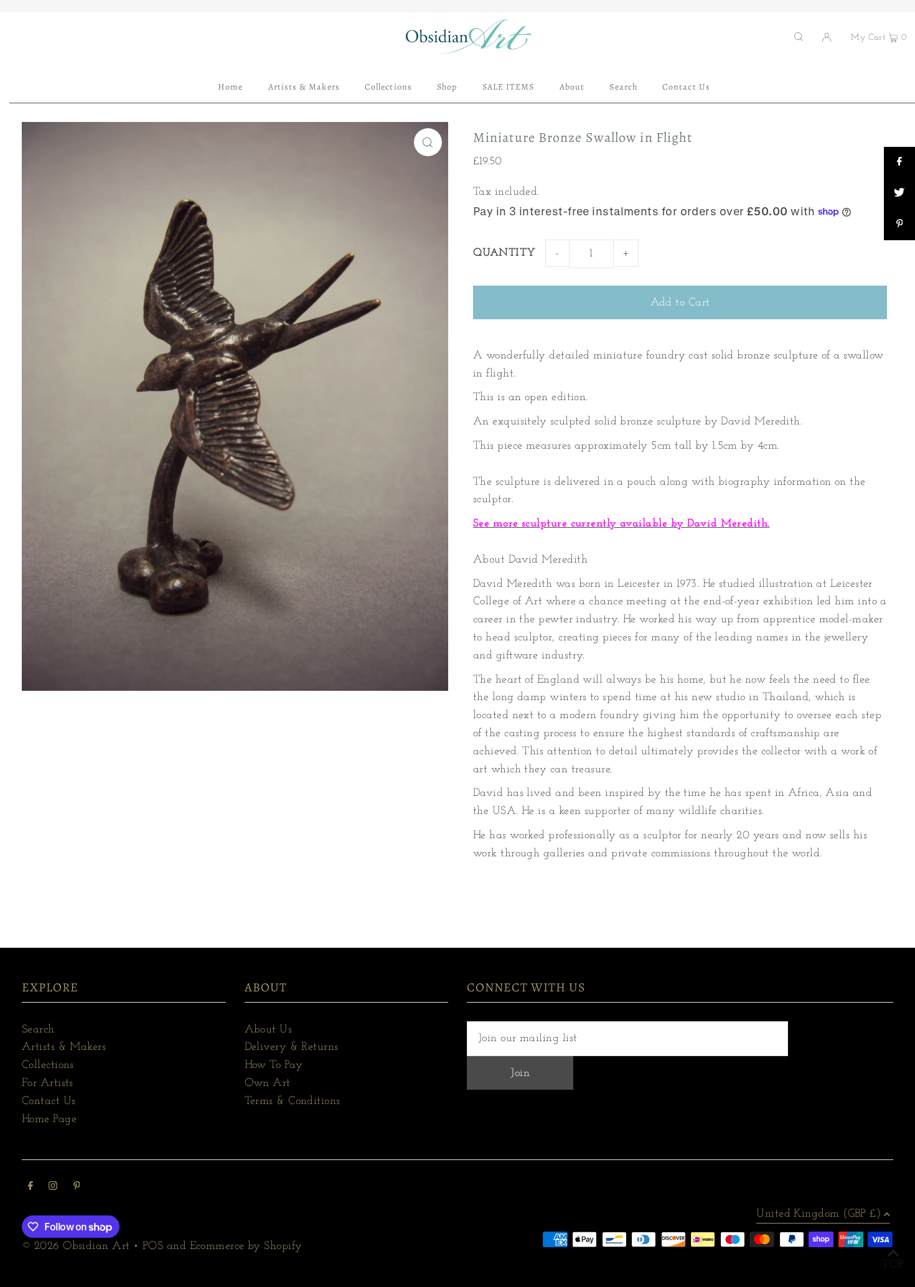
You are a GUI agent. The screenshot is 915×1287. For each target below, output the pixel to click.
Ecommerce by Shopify (246, 1246)
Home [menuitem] (230, 87)
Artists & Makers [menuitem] (304, 87)
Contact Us (49, 1101)
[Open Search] (799, 37)
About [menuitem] (572, 87)
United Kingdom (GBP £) (818, 1214)
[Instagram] (53, 1188)
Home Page (49, 1119)
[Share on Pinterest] (899, 224)
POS (153, 1246)
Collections (48, 1065)
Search (38, 1030)
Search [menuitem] (623, 87)
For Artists (47, 1083)
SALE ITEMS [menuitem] (508, 87)
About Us (269, 1030)
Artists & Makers (64, 1047)
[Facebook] (30, 1188)
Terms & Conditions (292, 1101)
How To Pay (274, 1065)
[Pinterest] (76, 1188)
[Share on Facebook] (899, 162)
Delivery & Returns (292, 1047)
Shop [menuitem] (447, 87)
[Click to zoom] (428, 142)
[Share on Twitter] (899, 193)
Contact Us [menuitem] (686, 87)
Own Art (268, 1083)
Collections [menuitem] (388, 87)
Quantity (504, 253)
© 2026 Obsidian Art (76, 1246)
